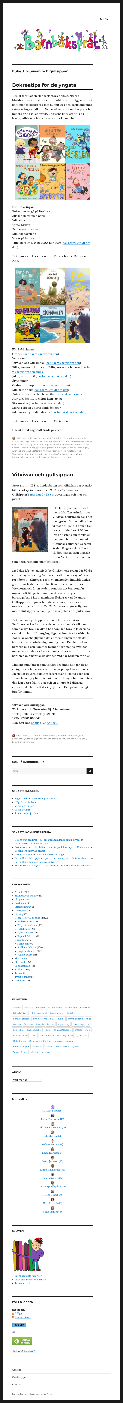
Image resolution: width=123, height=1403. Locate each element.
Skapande (20, 958)
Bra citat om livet (39, 843)
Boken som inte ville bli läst (30, 851)
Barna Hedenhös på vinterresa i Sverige (37, 862)
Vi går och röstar (24, 806)
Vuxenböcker (24, 954)
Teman (18, 973)
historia (40, 1024)
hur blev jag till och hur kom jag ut (71, 447)
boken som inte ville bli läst (75, 444)
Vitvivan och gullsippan (42, 475)
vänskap (35, 1052)
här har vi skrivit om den (41, 354)
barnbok (40, 1007)
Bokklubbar (21, 903)
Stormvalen (18, 454)
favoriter (28, 1024)
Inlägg (18, 1313)
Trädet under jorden (26, 813)
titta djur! (28, 454)
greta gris (41, 447)
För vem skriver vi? (82, 865)
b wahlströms (40, 1018)
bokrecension (57, 1013)
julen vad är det (19, 451)
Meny (104, 19)
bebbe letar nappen (59, 441)
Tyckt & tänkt (22, 977)
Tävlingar (20, 969)
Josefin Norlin (22, 854)
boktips (71, 1013)
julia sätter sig (35, 451)
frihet (75, 735)
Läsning (19, 914)
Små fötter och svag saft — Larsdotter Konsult (40, 865)
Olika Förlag (19, 1041)
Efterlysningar (23, 907)
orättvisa (29, 738)
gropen (50, 447)
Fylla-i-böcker (25, 932)
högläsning (63, 1024)
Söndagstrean (22, 966)
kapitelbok (18, 1030)
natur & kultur (47, 1035)
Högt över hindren (25, 802)
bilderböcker (19, 1013)
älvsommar (36, 441)
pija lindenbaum (42, 738)
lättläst (78, 1030)
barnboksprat (55, 1007)
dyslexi (60, 1018)
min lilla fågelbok (67, 451)
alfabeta (17, 1007)
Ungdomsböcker (26, 951)
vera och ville (66, 454)
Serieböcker (24, 943)
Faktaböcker (24, 929)
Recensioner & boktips (27, 918)
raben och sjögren (63, 1041)
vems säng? (53, 454)
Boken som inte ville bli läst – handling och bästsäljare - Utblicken (51, 847)
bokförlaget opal (38, 1013)
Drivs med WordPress (40, 1394)
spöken (49, 1046)
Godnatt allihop (27, 447)
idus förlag (78, 1024)
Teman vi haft (22, 1283)
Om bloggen (19, 1377)
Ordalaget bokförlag (40, 1041)
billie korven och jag (22, 444)
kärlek (48, 1030)
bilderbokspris (65, 735)
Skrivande (20, 962)
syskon (75, 1046)
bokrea (15, 447)
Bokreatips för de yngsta (44, 85)
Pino (78, 451)
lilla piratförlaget (63, 1030)
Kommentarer (23, 1317)
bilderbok (85, 1007)
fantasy (17, 1024)
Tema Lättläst (20, 1052)
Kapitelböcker (25, 936)
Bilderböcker (49, 735)
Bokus (35, 723)
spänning (37, 1046)
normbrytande (65, 1035)
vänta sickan (40, 454)
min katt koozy (50, 451)
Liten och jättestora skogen (50, 854)
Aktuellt (47, 438)
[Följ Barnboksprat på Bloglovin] (52, 1351)
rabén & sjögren (21, 1046)
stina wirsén (62, 1046)
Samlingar (23, 940)
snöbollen (57, 738)
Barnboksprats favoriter (28, 1276)
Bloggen (19, 899)
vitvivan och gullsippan (35, 457)
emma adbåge (75, 1018)
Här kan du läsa (40, 494)
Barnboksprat (19, 1394)
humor (50, 1024)
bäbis (45, 441)
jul (88, 1024)
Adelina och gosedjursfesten (67, 438)
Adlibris (52, 723)
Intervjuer (20, 910)
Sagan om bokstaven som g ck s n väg (35, 798)
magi (88, 1030)
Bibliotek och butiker (26, 895)
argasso (29, 1007)
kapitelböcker (34, 1030)
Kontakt (17, 1384)
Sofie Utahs (21, 438)
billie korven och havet (81, 441)
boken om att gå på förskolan (47, 444)
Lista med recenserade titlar (30, 1279)
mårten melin (20, 1035)
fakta (88, 1018)
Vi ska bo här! (22, 809)
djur (52, 1018)
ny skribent (81, 1035)
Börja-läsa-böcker (27, 925)
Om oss (16, 1369)
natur (33, 1035)
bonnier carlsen (21, 1018)
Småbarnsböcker (26, 947)
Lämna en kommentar (61, 457)
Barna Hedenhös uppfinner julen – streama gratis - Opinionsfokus (51, 858)
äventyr (46, 1052)
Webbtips (20, 980)
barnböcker (71, 1007)
